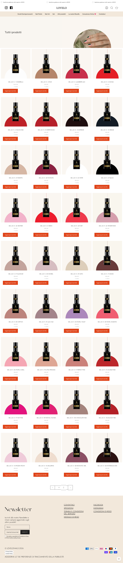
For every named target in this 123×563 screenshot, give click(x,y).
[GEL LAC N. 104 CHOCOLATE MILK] (77, 399)
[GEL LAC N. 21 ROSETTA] (16, 160)
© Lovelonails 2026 (14, 548)
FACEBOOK (98, 504)
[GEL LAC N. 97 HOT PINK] (16, 399)
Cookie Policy (9, 553)
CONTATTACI (69, 504)
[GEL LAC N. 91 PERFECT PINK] (77, 352)
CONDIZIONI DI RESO (102, 511)
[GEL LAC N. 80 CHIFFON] (16, 303)
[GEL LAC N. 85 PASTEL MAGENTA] (107, 303)
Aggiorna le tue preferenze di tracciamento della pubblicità (34, 556)
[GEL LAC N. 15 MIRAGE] (107, 112)
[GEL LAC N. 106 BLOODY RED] (107, 399)
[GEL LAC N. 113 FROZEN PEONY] (16, 447)
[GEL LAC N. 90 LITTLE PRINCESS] (46, 352)
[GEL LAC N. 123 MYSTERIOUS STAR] (107, 447)
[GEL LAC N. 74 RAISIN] (107, 255)
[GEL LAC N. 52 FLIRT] (77, 208)
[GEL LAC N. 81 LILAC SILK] (46, 303)
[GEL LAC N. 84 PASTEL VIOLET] (77, 303)
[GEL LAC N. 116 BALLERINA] (46, 447)
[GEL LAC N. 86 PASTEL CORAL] (16, 352)
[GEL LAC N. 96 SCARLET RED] (107, 352)
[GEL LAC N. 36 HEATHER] (16, 208)
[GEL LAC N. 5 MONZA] (107, 64)
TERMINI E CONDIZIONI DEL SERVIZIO (74, 512)
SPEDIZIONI (68, 508)
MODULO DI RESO (71, 517)
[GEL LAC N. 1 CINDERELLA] (16, 64)
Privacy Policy (9, 551)
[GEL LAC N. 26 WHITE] (77, 160)
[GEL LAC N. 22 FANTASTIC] (46, 160)
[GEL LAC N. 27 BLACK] (107, 160)
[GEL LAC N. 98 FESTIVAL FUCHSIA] (46, 399)
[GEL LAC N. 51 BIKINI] (46, 208)
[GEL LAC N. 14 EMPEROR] (77, 112)
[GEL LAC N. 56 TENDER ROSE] (107, 208)
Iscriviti (25, 532)
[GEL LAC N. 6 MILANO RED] (16, 112)
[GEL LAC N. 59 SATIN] (77, 255)
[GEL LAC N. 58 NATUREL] (46, 255)
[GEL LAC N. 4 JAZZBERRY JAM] (77, 64)
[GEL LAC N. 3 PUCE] (46, 64)
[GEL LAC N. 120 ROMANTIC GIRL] (77, 447)
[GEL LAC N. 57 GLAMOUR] (16, 255)
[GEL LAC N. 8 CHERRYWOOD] (46, 112)
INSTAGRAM (98, 508)
